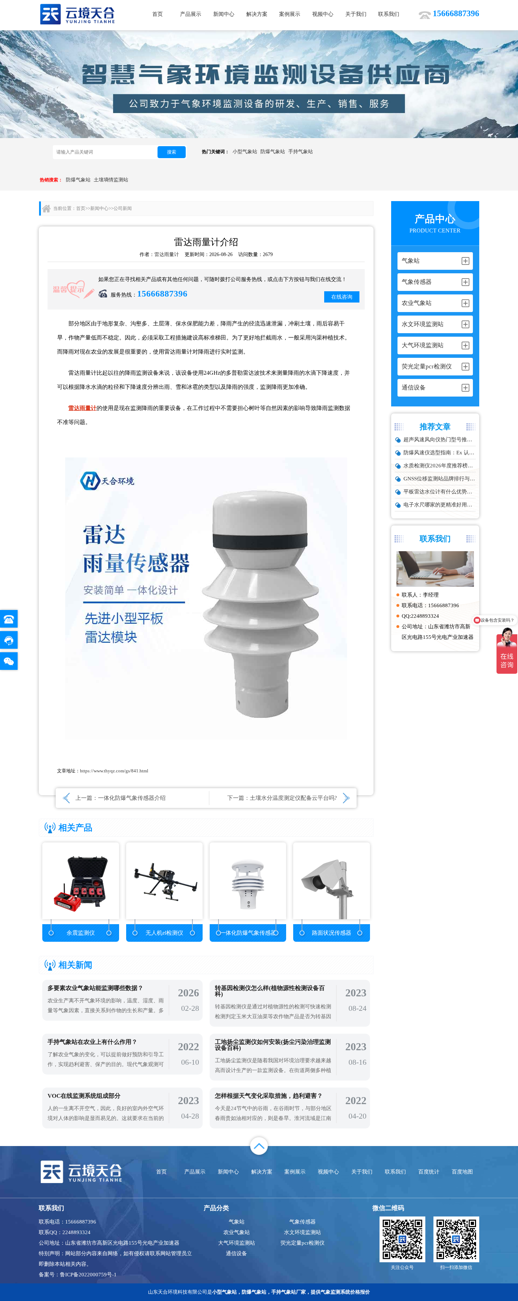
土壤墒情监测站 (111, 179)
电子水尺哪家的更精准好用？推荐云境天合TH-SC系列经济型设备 (439, 505)
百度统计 (428, 1172)
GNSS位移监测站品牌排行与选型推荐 (439, 478)
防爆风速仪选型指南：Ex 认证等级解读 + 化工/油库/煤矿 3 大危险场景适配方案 (439, 452)
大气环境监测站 (236, 1243)
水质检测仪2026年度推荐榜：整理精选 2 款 (439, 465)
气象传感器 (302, 1222)
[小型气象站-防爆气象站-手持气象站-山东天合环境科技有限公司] (77, 14)
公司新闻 (122, 208)
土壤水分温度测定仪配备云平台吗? (293, 798)
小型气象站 (245, 151)
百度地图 (462, 1172)
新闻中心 (223, 14)
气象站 (237, 1222)
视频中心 (322, 14)
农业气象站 (236, 1232)
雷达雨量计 (166, 254)
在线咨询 (341, 297)
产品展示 (190, 14)
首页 (157, 14)
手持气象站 (300, 151)
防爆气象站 (272, 151)
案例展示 (289, 14)
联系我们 (388, 14)
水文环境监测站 (302, 1232)
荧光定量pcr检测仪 (302, 1243)
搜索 (171, 152)
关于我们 (355, 14)
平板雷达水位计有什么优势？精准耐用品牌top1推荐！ (439, 491)
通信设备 (236, 1253)
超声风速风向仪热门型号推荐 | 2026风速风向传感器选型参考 (439, 439)
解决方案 (256, 14)
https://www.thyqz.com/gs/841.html (114, 770)
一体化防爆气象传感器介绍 (132, 798)
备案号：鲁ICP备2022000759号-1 (78, 1274)
